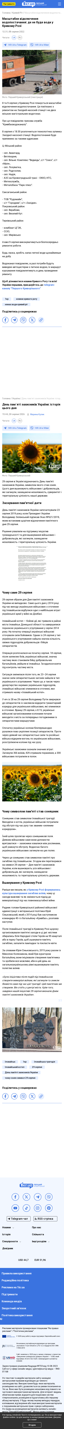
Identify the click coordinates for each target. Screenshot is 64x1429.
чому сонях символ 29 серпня (20, 1078)
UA (14, 37)
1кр (6, 299)
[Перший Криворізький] (34, 4)
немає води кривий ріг (16, 304)
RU (20, 37)
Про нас (36, 1227)
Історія (6, 1234)
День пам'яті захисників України (21, 1072)
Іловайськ (10, 1062)
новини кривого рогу (26, 299)
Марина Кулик (37, 414)
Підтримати (8, 4)
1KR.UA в (17, 45)
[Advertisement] (32, 362)
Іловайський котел (14, 1067)
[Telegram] (14, 320)
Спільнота (38, 1234)
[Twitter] (32, 320)
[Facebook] (5, 320)
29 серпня (37, 1067)
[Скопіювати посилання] (41, 320)
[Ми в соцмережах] (15, 1197)
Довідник (7, 1248)
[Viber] (23, 320)
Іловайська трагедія (44, 1062)
